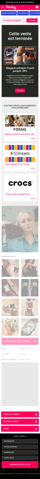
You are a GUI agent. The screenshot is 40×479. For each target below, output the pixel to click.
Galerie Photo (9, 256)
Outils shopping (10, 447)
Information (9, 441)
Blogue (6, 429)
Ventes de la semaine (11, 414)
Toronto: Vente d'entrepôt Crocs (17, 194)
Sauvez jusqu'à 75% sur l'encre (17, 164)
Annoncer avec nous (20, 464)
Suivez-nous (9, 458)
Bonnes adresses (9, 13)
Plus (33, 138)
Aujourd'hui (23, 13)
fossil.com (23, 354)
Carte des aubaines (10, 421)
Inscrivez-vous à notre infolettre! (20, 2)
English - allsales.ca (20, 436)
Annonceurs (9, 452)
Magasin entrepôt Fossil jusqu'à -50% (19, 134)
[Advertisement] (20, 384)
